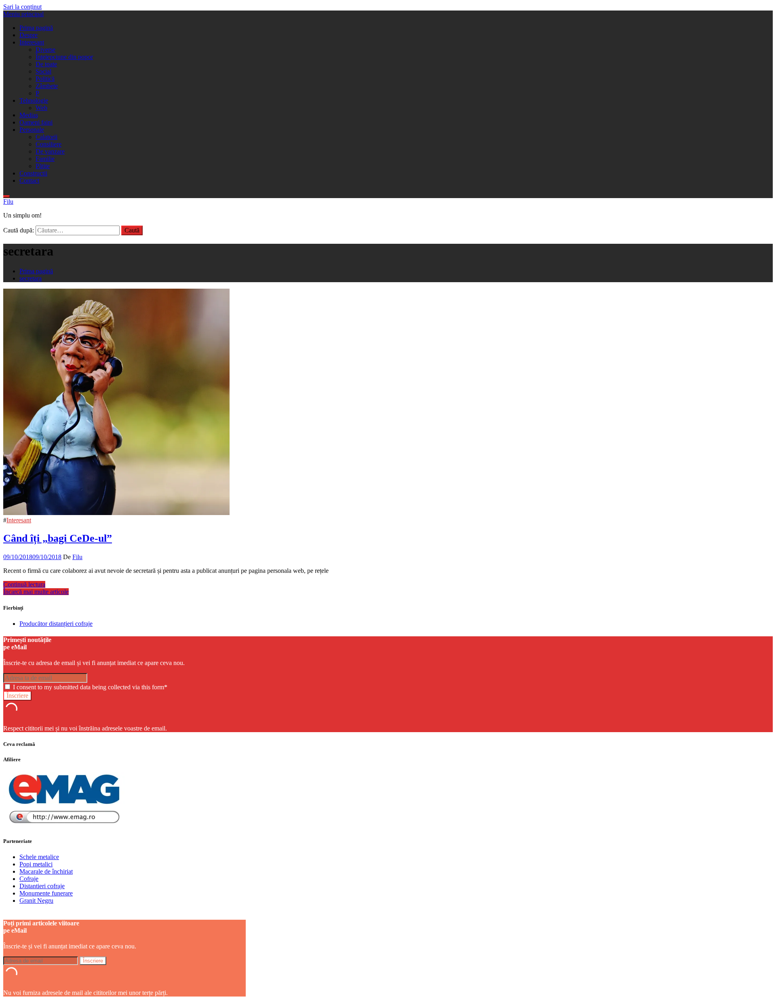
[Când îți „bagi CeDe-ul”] (116, 512)
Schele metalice (39, 856)
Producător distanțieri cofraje (56, 623)
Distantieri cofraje (42, 886)
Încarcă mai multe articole (36, 591)
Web (41, 107)
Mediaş (28, 115)
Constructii (33, 173)
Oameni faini (36, 122)
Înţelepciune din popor (64, 56)
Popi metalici (36, 864)
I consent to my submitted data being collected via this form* (89, 687)
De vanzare (50, 151)
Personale (31, 129)
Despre (28, 35)
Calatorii (46, 136)
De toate (46, 64)
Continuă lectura (24, 584)
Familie (45, 158)
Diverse (45, 49)
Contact (29, 180)
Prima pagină (36, 27)
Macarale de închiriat (46, 871)
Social (43, 71)
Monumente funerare (46, 893)
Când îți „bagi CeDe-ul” (57, 538)
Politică (45, 78)
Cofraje (28, 878)
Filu (8, 201)
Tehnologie (33, 100)
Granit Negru (36, 900)
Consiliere (48, 144)
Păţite (43, 166)
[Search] (6, 196)
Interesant (31, 42)
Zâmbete (47, 85)
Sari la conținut (22, 6)
